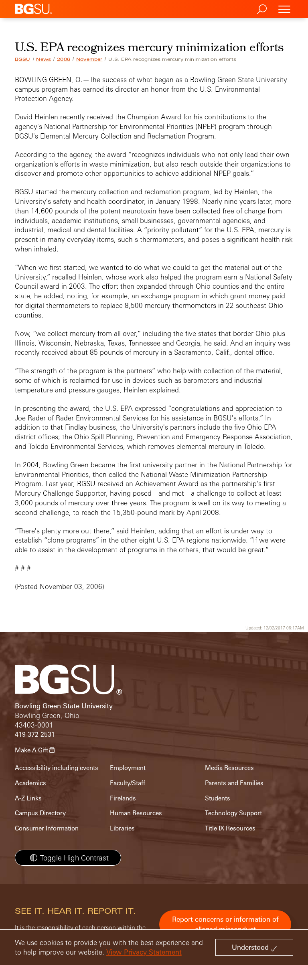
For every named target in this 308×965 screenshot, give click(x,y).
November (89, 59)
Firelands (123, 798)
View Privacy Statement (144, 952)
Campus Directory (40, 813)
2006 (63, 59)
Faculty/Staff (127, 783)
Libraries (122, 828)
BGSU (22, 59)
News (43, 59)
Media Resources (229, 768)
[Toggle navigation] (284, 9)
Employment (128, 768)
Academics (30, 783)
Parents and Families (234, 783)
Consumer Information (47, 828)
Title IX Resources (230, 828)
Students (217, 798)
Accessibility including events (56, 768)
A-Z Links (28, 798)
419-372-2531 (35, 734)
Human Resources (136, 813)
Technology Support (233, 813)
